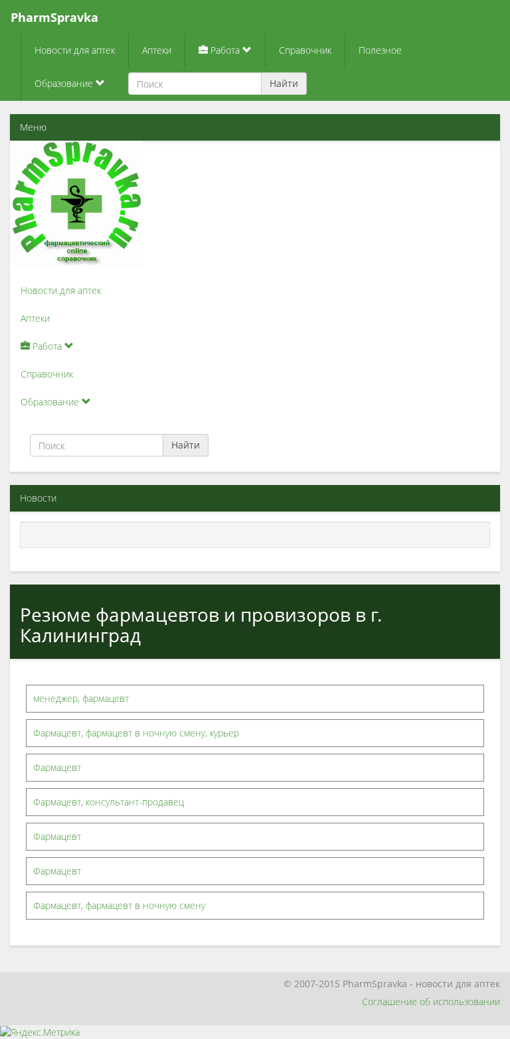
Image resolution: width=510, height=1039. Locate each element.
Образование (65, 83)
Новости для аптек (75, 50)
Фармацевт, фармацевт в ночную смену (119, 905)
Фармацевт (57, 767)
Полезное (380, 50)
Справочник (305, 50)
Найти (284, 83)
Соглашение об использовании (431, 1001)
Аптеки (156, 50)
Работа (225, 50)
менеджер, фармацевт (81, 698)
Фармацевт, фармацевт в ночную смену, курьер (136, 733)
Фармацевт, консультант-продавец (108, 802)
